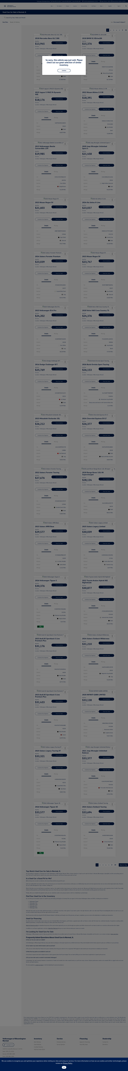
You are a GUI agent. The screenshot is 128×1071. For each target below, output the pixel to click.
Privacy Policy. (67, 1063)
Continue (64, 70)
